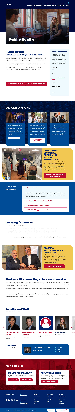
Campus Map (61, 403)
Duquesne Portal (62, 399)
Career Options (14, 138)
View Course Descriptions (11, 189)
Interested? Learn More (54, 266)
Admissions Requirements (36, 84)
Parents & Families (50, 394)
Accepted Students (50, 397)
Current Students (50, 396)
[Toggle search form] (68, 3)
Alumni (48, 401)
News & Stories (52, 3)
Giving (47, 3)
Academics (29, 5)
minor (32, 294)
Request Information (15, 84)
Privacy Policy (62, 410)
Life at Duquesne (47, 5)
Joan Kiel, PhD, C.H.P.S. (45, 332)
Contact (60, 401)
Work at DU (61, 394)
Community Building (62, 396)
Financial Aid (13, 379)
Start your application (49, 381)
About (67, 5)
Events (57, 3)
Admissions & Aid (38, 5)
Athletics (43, 3)
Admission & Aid (37, 396)
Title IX (60, 397)
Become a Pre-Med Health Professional (55, 175)
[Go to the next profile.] (71, 327)
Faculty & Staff (49, 399)
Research (54, 5)
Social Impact (61, 5)
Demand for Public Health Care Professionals (37, 141)
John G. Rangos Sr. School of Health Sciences (18, 34)
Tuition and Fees (26, 379)
